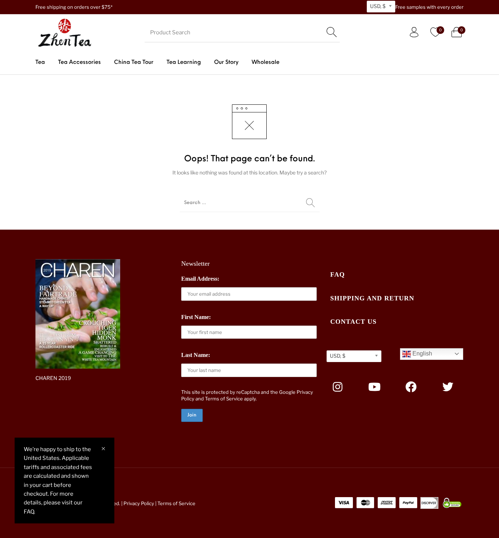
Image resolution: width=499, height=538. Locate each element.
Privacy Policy (138, 503)
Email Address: (200, 279)
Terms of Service (224, 398)
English (421, 353)
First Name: (196, 317)
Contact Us (353, 321)
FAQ (337, 274)
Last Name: (195, 355)
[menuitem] (40, 63)
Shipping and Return (372, 298)
